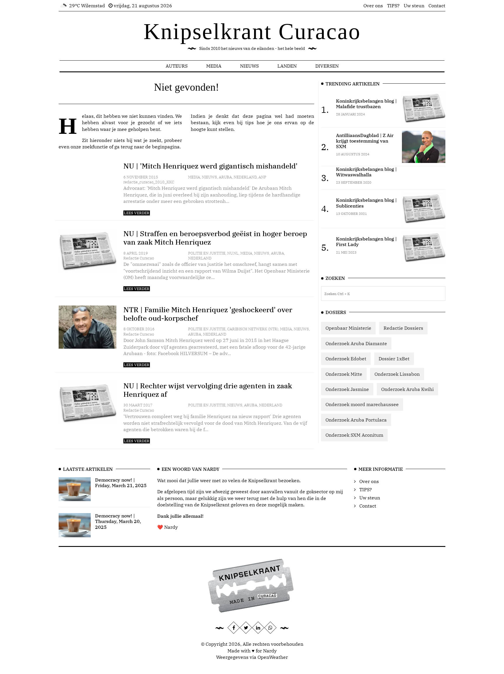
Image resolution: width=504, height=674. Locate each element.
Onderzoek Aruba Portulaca (356, 420)
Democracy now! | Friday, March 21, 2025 (121, 482)
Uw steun (414, 5)
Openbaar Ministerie (348, 328)
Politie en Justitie (206, 253)
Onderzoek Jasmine (347, 389)
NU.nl (233, 253)
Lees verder (136, 212)
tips (249, 122)
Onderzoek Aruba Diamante (356, 343)
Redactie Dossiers (403, 328)
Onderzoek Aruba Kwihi (407, 389)
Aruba (225, 177)
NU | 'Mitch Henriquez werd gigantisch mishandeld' (210, 166)
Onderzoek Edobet (346, 358)
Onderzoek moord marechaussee (362, 404)
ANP (262, 177)
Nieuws (249, 66)
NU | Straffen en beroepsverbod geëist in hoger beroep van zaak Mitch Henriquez (215, 238)
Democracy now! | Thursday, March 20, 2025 (118, 521)
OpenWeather (273, 657)
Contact (436, 5)
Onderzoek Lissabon (397, 374)
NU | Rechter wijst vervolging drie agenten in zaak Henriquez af (207, 390)
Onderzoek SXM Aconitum (354, 435)
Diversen (327, 66)
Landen (287, 66)
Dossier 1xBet (394, 358)
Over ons (373, 5)
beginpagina (166, 147)
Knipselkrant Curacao (252, 31)
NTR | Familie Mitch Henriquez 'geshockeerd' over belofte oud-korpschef (207, 314)
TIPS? (393, 5)
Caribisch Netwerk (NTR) (252, 329)
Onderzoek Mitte (344, 374)
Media (213, 66)
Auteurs (177, 66)
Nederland (245, 177)
